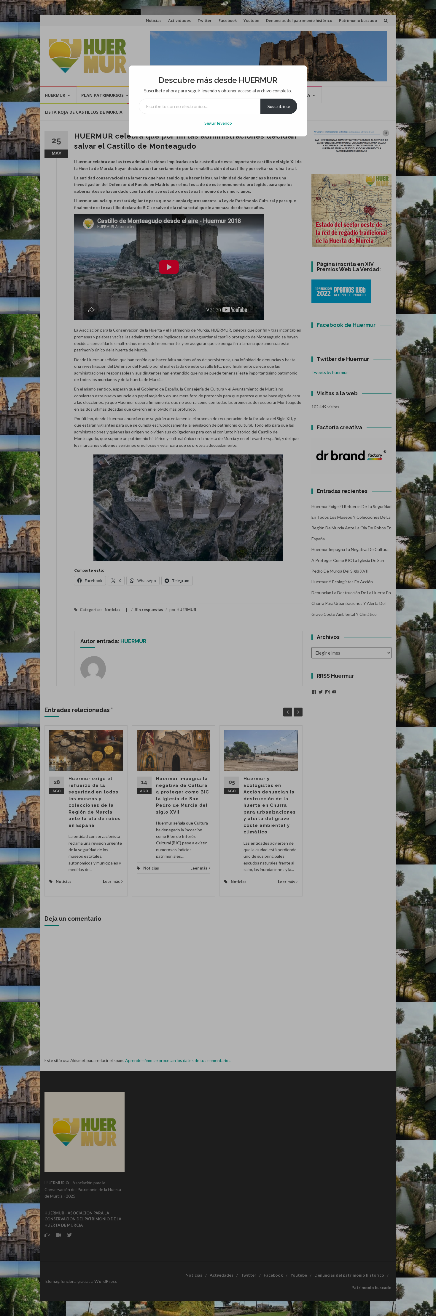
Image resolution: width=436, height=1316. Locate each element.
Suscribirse (279, 106)
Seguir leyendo (218, 123)
